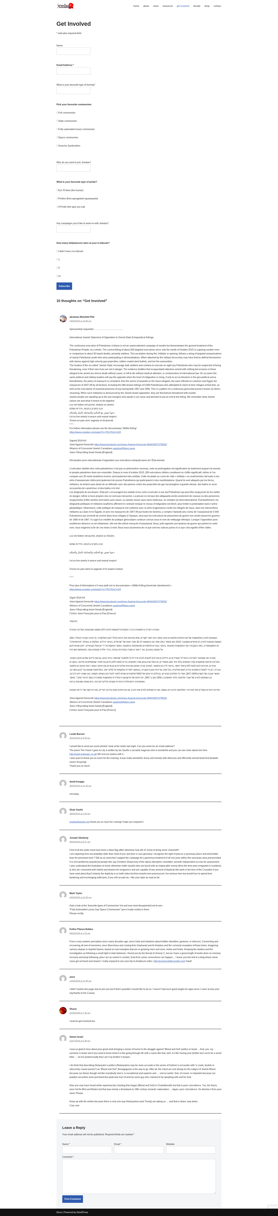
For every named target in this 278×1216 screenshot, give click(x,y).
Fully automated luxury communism (76, 129)
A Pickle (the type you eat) (71, 207)
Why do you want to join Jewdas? (73, 162)
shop (207, 6)
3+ (59, 276)
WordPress (82, 1212)
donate (196, 6)
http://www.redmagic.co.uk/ (83, 754)
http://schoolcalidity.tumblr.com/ (169, 961)
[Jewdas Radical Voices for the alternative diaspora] (65, 6)
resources (168, 6)
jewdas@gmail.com (80, 822)
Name (59, 45)
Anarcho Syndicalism (69, 145)
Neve (59, 1212)
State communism (67, 121)
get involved (183, 6)
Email (117, 1144)
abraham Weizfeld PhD (82, 317)
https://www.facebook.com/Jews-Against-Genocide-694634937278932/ (130, 444)
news (156, 6)
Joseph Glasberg (79, 838)
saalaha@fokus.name (124, 448)
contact (217, 6)
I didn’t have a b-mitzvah (70, 251)
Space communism (68, 137)
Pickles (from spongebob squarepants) (78, 198)
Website (170, 1144)
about (146, 6)
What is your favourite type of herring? (75, 85)
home (136, 6)
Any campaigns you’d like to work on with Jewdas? (82, 223)
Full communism (66, 112)
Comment (68, 1157)
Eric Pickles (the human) (70, 190)
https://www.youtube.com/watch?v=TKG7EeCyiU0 (95, 432)
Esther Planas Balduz (81, 929)
